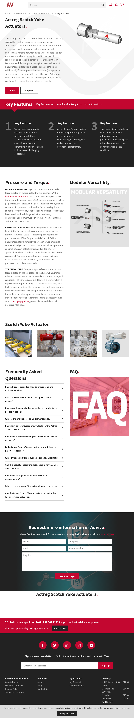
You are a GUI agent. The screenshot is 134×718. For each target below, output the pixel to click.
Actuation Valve (10, 5)
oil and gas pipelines (19, 301)
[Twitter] (55, 645)
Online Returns (77, 685)
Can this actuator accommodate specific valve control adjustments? (31, 466)
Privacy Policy (11, 689)
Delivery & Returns (14, 685)
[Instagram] (79, 645)
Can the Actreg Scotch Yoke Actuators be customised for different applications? (31, 495)
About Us (41, 682)
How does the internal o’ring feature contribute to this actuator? (31, 438)
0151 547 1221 (107, 534)
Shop (12, 90)
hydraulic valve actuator (17, 196)
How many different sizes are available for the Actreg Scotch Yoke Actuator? (31, 427)
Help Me (29, 90)
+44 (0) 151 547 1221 (46, 622)
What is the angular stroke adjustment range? (27, 418)
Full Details (107, 702)
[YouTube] (91, 645)
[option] (19, 343)
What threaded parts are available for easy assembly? (31, 457)
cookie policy (124, 708)
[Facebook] (43, 645)
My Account (75, 682)
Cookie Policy (11, 682)
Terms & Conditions (14, 692)
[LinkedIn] (67, 645)
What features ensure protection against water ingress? (28, 399)
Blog (39, 685)
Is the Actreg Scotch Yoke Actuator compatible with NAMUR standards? (30, 449)
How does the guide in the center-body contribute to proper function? (31, 410)
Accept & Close (67, 713)
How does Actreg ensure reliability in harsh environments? (26, 477)
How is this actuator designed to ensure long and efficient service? (29, 388)
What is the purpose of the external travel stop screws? (32, 486)
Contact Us (60, 628)
